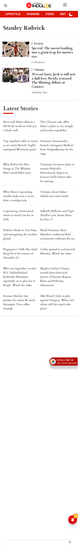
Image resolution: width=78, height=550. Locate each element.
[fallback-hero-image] (17, 53)
